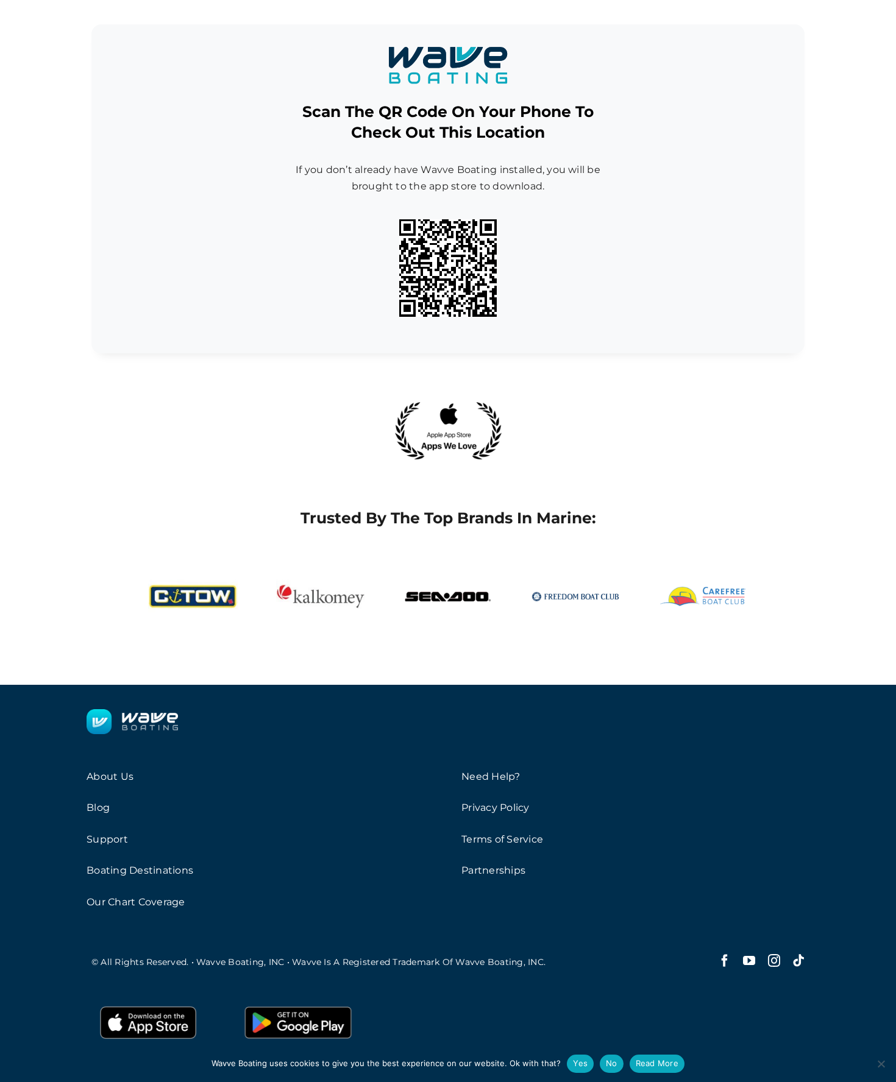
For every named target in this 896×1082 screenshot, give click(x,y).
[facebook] (725, 961)
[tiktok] (798, 961)
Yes (580, 1063)
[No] (881, 1064)
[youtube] (749, 961)
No (611, 1063)
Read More (657, 1063)
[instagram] (774, 961)
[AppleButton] (148, 1005)
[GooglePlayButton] (298, 1005)
